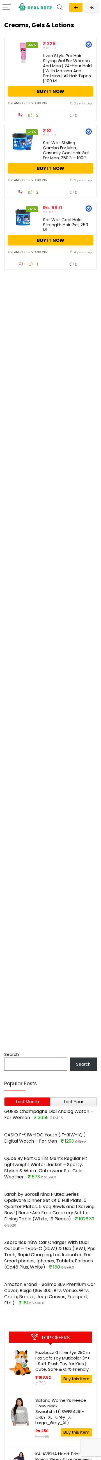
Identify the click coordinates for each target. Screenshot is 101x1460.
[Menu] (6, 7)
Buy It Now (50, 91)
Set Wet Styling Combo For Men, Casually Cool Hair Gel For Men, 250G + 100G (66, 150)
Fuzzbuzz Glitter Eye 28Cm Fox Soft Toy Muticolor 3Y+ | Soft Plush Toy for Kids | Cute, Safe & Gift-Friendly (62, 1360)
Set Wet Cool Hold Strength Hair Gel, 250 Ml (65, 225)
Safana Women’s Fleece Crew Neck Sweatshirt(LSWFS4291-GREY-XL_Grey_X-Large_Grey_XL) (60, 1411)
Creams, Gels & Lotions (27, 103)
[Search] (59, 7)
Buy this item (76, 1379)
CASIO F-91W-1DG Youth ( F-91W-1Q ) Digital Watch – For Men (45, 1138)
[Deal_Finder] (89, 45)
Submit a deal (75, 7)
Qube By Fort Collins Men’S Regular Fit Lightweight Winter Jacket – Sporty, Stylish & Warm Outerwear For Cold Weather (45, 1167)
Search (11, 1054)
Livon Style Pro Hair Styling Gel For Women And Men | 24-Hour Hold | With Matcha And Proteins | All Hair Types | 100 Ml (67, 68)
